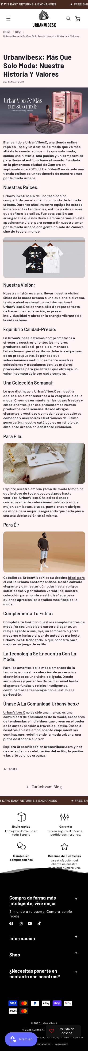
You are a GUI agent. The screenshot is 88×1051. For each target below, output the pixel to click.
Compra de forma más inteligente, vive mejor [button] (32, 900)
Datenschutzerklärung (46, 1037)
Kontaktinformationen (37, 1044)
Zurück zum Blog (47, 786)
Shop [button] (14, 954)
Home (7, 32)
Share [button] (13, 769)
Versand (78, 1037)
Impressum (61, 1044)
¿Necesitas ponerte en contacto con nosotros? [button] (34, 973)
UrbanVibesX (49, 1023)
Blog (18, 32)
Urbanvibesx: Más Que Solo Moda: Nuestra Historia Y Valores (41, 36)
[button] (8, 18)
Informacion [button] (22, 938)
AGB (66, 1037)
